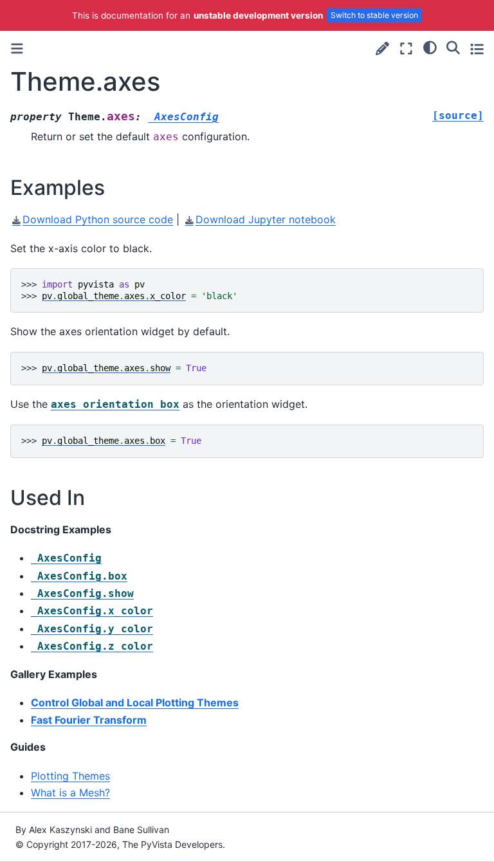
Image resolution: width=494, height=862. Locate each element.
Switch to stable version (374, 15)
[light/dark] (430, 47)
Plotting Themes (70, 775)
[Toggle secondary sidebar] (477, 48)
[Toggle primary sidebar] (17, 48)
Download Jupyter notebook (265, 219)
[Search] (453, 47)
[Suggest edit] (382, 48)
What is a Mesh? (70, 792)
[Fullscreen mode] (406, 48)
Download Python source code (98, 219)
